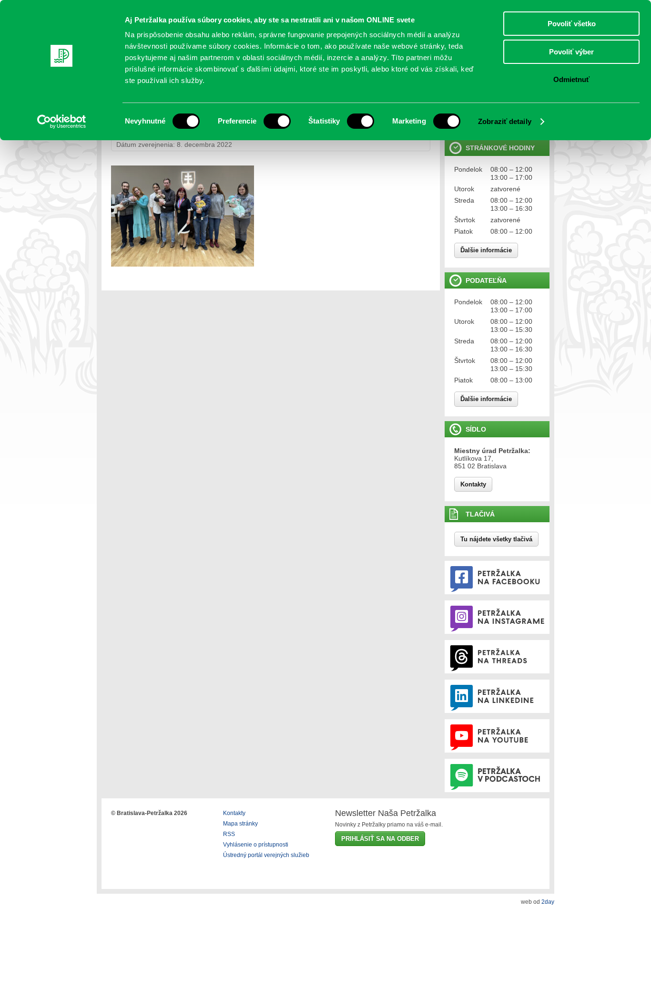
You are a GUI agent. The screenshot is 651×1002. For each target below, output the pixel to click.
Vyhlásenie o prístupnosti (255, 844)
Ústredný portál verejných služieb (266, 855)
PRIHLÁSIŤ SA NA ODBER (380, 838)
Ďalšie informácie (486, 250)
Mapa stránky (240, 823)
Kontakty (473, 484)
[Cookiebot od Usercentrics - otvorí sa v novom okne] (61, 121)
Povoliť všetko (572, 24)
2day (547, 902)
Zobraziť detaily (504, 121)
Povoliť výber (571, 52)
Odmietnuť (571, 79)
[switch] (277, 121)
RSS (229, 834)
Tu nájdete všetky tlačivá (496, 539)
